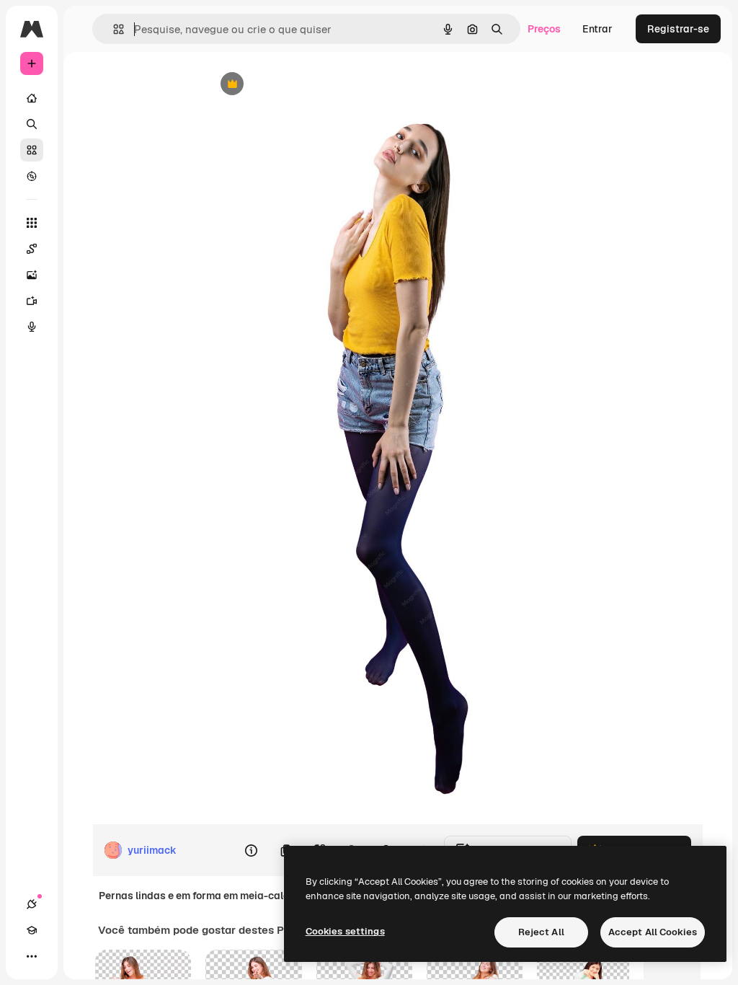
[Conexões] (31, 904)
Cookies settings (345, 931)
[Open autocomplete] (113, 29)
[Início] (31, 98)
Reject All (541, 932)
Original (298, 85)
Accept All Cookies (652, 932)
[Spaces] (31, 248)
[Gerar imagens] (31, 274)
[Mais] (31, 956)
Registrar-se (678, 28)
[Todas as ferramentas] (31, 222)
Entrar (597, 28)
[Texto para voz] (31, 326)
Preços (544, 28)
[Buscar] (31, 124)
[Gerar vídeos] (31, 300)
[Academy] (31, 930)
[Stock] (31, 150)
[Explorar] (31, 175)
